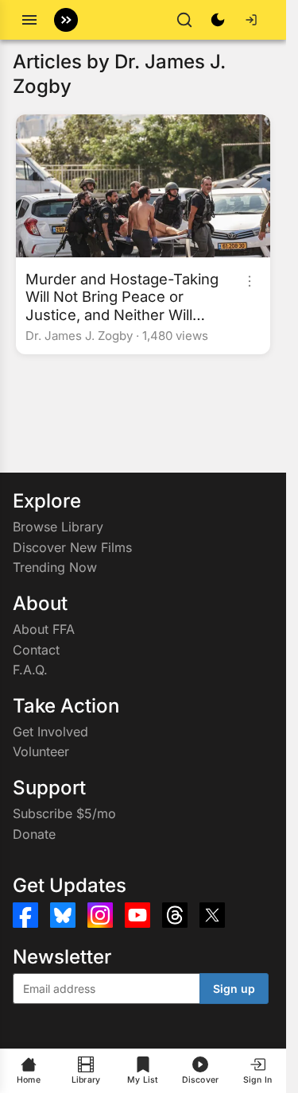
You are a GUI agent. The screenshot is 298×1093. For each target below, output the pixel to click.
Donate (34, 834)
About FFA (44, 629)
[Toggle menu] (29, 20)
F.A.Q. (30, 670)
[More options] (249, 281)
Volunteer (41, 751)
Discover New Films (72, 547)
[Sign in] (251, 20)
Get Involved (50, 732)
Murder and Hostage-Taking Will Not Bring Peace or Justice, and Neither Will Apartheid (122, 296)
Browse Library (58, 527)
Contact (36, 650)
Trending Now (55, 567)
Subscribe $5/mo (64, 813)
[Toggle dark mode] (218, 20)
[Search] (184, 20)
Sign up (234, 988)
